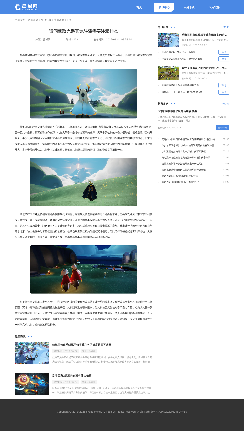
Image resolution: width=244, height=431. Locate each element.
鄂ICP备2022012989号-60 (171, 411)
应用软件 (214, 7)
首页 (139, 7)
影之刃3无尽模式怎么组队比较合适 (180, 175)
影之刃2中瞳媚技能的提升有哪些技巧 (181, 181)
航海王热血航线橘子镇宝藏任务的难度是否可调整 (81, 344)
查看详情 (222, 127)
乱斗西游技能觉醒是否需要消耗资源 (180, 85)
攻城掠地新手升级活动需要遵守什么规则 (182, 163)
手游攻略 (59, 19)
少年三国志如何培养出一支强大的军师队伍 (184, 151)
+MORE (225, 27)
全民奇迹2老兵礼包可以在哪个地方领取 (182, 58)
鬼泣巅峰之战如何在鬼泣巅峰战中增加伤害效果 (186, 157)
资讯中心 (164, 7)
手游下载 (189, 7)
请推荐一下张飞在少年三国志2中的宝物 (182, 92)
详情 (223, 52)
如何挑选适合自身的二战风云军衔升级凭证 (184, 169)
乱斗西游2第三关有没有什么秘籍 (71, 375)
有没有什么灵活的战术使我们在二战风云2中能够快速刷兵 (205, 68)
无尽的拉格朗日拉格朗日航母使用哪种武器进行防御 (188, 139)
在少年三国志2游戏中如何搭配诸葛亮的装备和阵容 (188, 145)
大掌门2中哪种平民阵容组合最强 (177, 111)
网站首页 (33, 19)
